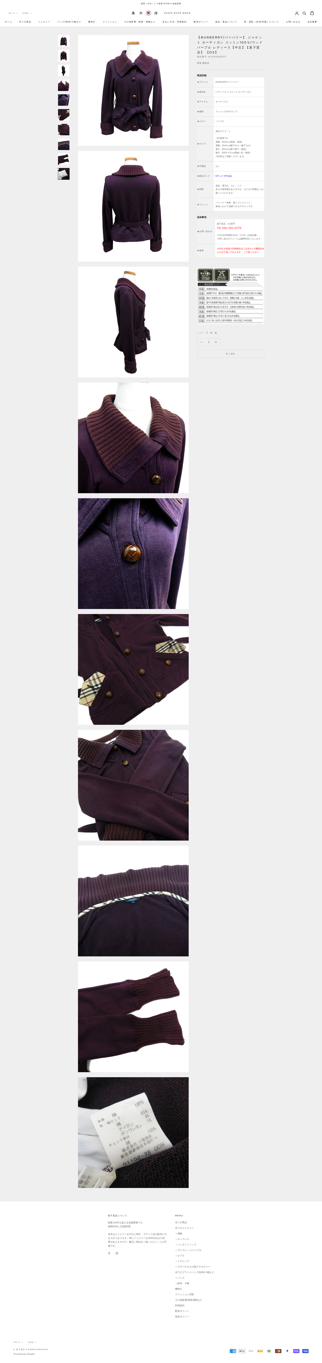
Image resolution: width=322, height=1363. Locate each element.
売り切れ (230, 353)
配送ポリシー (201, 21)
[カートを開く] (312, 13)
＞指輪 (178, 1233)
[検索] (304, 13)
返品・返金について (226, 21)
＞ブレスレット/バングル (188, 1250)
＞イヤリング (182, 1261)
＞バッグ (179, 1277)
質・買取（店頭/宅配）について (261, 21)
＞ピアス (179, 1255)
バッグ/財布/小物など (69, 21)
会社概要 (312, 21)
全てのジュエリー (184, 1228)
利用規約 (179, 1305)
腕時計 (91, 21)
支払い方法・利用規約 (175, 21)
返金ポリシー (182, 1316)
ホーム (8, 21)
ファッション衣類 (184, 1294)
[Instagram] (117, 1253)
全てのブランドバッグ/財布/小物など (194, 1272)
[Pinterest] (216, 333)
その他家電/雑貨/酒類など (188, 1300)
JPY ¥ (11, 13)
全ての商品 (25, 21)
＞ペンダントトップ (185, 1244)
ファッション (110, 21)
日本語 (25, 13)
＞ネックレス (182, 1239)
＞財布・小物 (182, 1283)
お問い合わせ (293, 21)
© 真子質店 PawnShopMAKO (30, 1349)
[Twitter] (211, 333)
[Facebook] (207, 333)
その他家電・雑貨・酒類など (139, 21)
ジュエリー (44, 21)
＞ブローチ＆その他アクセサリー (192, 1266)
